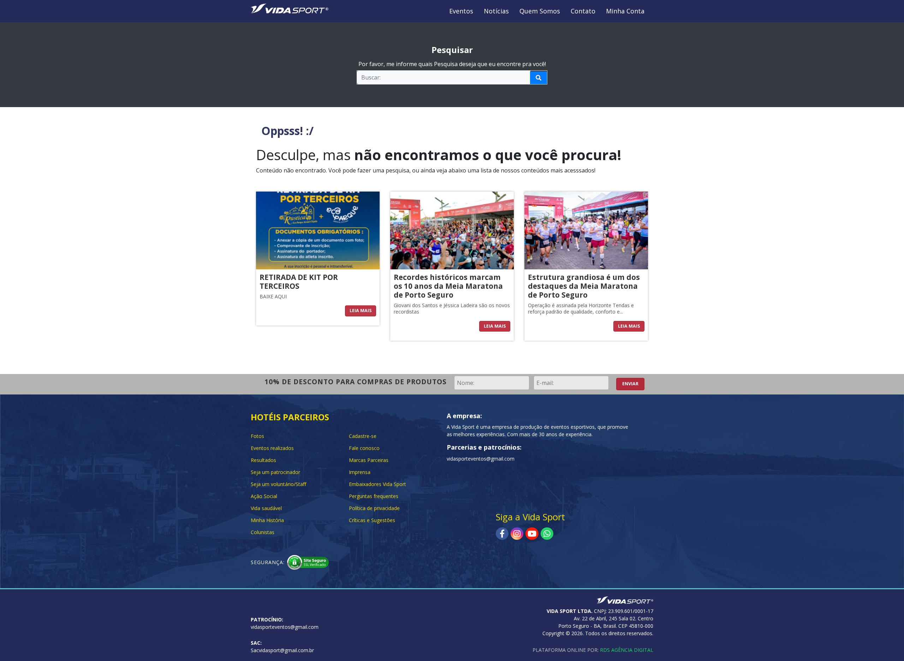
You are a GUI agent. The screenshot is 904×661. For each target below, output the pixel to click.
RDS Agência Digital (626, 650)
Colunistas (262, 532)
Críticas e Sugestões (372, 520)
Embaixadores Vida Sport (377, 484)
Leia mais (360, 311)
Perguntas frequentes (373, 496)
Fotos (257, 436)
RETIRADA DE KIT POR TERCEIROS (299, 281)
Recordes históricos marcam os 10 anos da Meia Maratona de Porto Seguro (448, 286)
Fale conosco (364, 448)
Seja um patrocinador (275, 472)
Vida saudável (266, 508)
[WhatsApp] (547, 533)
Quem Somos (539, 11)
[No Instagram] (517, 533)
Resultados (263, 460)
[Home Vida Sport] (289, 8)
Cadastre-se (362, 436)
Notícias (496, 11)
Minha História (267, 520)
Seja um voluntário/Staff (278, 484)
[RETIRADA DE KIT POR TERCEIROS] (318, 230)
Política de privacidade (374, 508)
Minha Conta (625, 11)
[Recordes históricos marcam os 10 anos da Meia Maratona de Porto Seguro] (452, 230)
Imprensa (359, 472)
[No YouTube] (532, 533)
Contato (583, 11)
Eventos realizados (272, 448)
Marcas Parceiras (368, 460)
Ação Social (264, 496)
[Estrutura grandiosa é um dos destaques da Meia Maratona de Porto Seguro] (586, 230)
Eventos (461, 11)
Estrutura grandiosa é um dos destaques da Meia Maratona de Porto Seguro (584, 286)
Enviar (630, 384)
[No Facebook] (502, 533)
